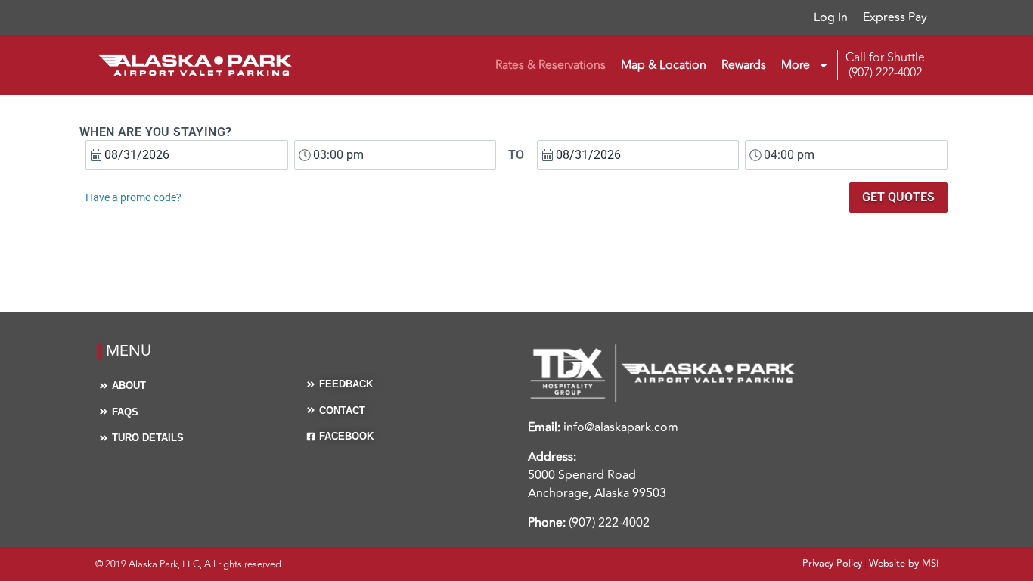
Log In (831, 17)
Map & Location (663, 65)
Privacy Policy (832, 563)
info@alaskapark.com (620, 427)
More (795, 65)
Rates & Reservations (550, 65)
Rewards (743, 65)
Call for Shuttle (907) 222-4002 (885, 65)
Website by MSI (903, 563)
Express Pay (895, 17)
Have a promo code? (133, 197)
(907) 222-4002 (609, 523)
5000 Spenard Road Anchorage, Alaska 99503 (597, 484)
